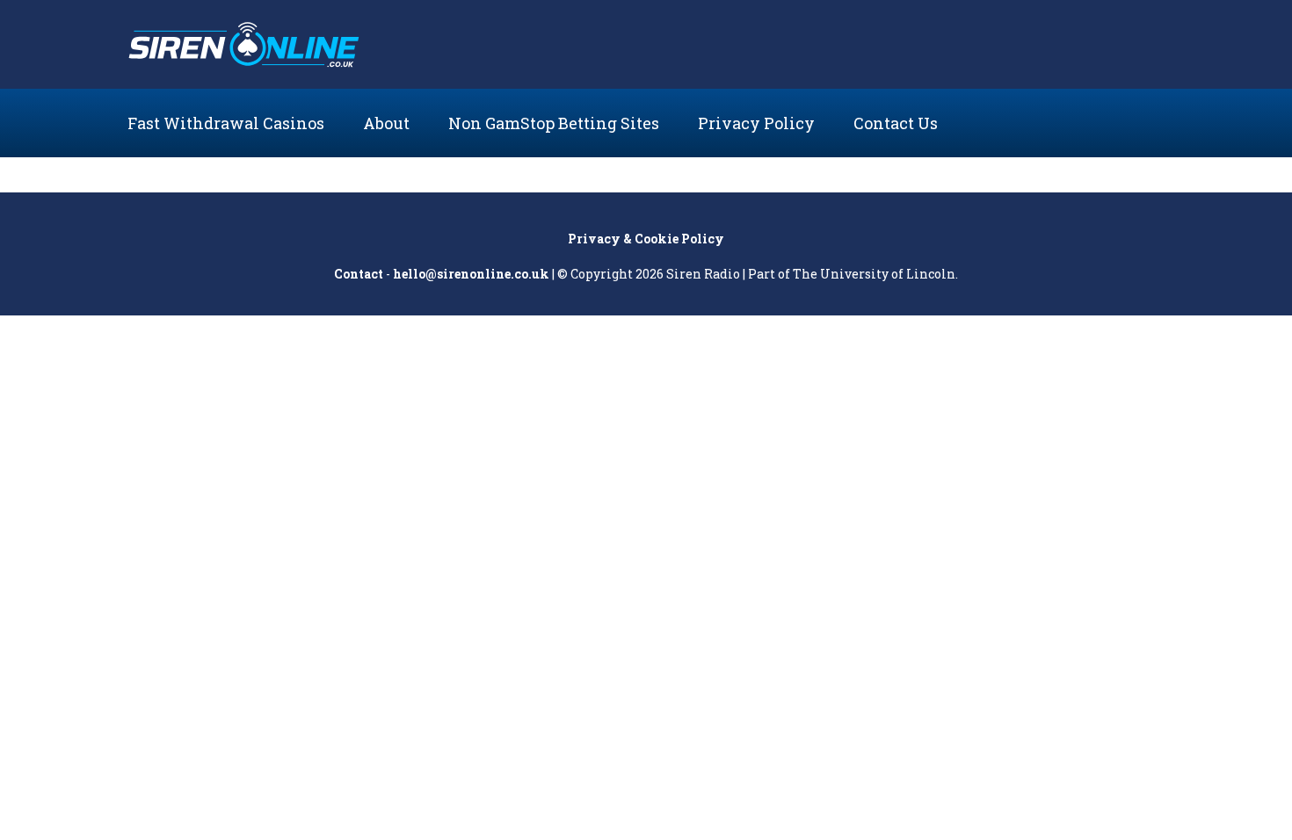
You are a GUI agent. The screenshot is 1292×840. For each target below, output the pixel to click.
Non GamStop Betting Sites (553, 123)
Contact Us (895, 123)
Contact (358, 273)
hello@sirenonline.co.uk (471, 273)
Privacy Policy (756, 123)
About (386, 123)
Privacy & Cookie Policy (646, 238)
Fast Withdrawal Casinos (225, 123)
